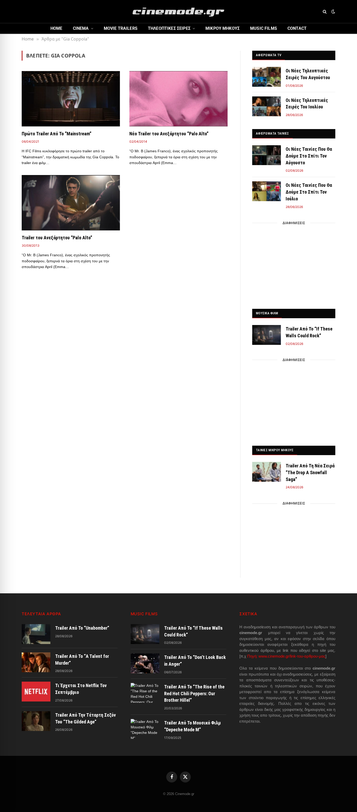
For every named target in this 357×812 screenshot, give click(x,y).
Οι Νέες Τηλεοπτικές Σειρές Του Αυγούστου (308, 74)
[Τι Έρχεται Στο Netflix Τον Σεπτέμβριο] (36, 691)
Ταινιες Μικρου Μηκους (274, 450)
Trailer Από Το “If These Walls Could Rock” (309, 332)
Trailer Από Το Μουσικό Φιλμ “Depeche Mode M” (192, 726)
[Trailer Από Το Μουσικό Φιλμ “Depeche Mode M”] (145, 729)
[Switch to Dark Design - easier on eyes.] (332, 11)
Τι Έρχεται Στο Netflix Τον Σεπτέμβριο (81, 689)
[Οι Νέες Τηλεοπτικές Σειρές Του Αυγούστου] (266, 77)
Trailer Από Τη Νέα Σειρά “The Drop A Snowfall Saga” (310, 472)
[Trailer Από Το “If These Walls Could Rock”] (266, 335)
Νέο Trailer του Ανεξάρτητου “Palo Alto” (169, 133)
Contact (297, 28)
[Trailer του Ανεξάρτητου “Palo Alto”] (71, 202)
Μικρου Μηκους (222, 28)
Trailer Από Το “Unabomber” (82, 628)
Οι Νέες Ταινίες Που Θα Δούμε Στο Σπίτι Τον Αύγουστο (309, 155)
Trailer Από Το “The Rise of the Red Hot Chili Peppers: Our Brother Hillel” (194, 693)
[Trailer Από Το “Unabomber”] (36, 634)
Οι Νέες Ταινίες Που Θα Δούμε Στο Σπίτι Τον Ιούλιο (309, 191)
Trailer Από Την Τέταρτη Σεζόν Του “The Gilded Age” (85, 718)
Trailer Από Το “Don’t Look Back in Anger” (195, 660)
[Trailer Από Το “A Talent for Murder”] (36, 662)
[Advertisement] (294, 264)
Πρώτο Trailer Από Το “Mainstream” (56, 133)
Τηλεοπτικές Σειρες (169, 28)
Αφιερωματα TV (268, 55)
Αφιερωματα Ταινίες (272, 133)
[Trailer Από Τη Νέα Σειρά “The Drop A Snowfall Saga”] (266, 472)
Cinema (81, 28)
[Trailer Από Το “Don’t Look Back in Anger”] (145, 663)
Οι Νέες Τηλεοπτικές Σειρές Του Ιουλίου (307, 103)
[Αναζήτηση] (325, 12)
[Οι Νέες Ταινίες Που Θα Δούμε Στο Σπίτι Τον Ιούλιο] (266, 191)
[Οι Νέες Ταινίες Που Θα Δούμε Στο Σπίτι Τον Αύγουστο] (266, 155)
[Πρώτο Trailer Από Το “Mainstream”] (71, 98)
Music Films (263, 28)
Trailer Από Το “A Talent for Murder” (82, 659)
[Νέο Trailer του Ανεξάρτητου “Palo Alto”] (178, 98)
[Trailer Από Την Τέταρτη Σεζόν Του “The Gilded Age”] (36, 721)
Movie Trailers (120, 28)
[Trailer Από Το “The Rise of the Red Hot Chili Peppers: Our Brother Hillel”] (145, 693)
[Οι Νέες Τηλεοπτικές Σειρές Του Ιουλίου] (266, 106)
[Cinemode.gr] (178, 11)
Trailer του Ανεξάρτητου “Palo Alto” (57, 237)
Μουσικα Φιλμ (267, 313)
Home (56, 28)
